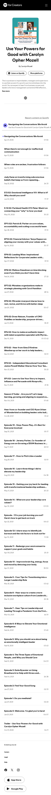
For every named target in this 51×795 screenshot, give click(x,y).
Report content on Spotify (37, 117)
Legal (6, 757)
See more (6, 91)
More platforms (36, 73)
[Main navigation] (46, 5)
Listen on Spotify (17, 73)
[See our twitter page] (12, 770)
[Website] (25, 98)
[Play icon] (5, 125)
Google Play (17, 788)
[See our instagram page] (18, 770)
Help (5, 762)
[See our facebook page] (5, 770)
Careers (6, 752)
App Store (16, 779)
